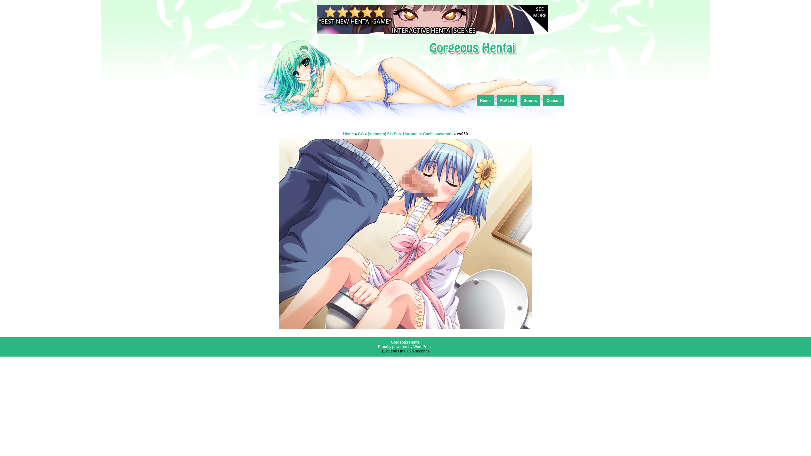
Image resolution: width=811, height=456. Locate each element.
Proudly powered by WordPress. (405, 347)
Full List (507, 100)
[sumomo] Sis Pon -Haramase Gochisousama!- (410, 134)
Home (485, 100)
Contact (553, 100)
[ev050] (405, 327)
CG (361, 134)
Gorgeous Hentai (405, 342)
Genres (530, 100)
